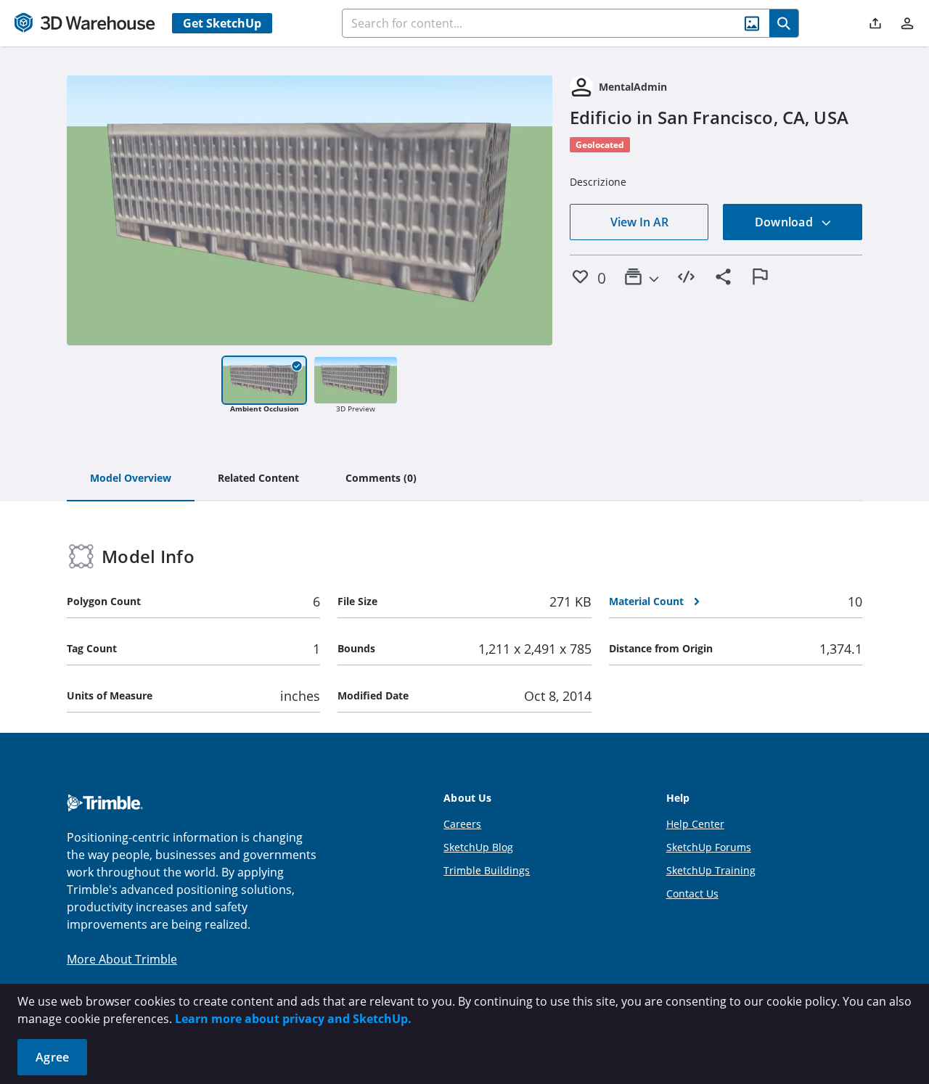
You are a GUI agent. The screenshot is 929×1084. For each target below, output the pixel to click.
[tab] (131, 478)
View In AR (639, 222)
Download (785, 222)
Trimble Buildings (486, 870)
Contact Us (692, 893)
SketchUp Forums (708, 847)
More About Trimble (122, 959)
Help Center (695, 824)
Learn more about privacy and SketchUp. (293, 1019)
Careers (462, 824)
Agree (52, 1057)
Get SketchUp (222, 23)
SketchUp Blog (478, 847)
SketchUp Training (711, 870)
